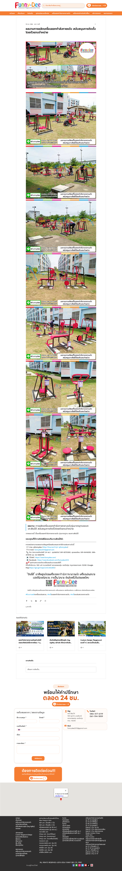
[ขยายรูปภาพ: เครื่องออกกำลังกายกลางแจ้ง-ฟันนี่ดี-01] (61, 65)
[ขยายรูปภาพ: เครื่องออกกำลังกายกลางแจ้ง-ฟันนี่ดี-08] (61, 440)
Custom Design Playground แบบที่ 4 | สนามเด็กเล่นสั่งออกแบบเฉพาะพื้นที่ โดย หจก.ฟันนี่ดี (91, 641)
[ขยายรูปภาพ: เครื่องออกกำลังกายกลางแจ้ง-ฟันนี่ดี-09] (61, 494)
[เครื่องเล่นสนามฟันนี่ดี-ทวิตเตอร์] (82, 865)
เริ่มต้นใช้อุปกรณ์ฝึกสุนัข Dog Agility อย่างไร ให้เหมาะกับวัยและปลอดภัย (60, 641)
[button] (30, 14)
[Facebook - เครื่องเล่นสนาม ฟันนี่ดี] (73, 865)
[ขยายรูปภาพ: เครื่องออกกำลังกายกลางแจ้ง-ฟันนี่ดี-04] (61, 226)
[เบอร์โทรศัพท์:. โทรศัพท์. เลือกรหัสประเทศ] (20, 729)
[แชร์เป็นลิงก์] (41, 601)
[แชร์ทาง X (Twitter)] (31, 601)
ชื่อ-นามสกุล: (21, 718)
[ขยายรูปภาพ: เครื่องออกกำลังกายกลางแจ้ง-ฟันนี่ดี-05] (61, 279)
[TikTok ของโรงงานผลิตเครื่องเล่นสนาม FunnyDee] (88, 865)
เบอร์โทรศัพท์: (21, 726)
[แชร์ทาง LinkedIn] (36, 601)
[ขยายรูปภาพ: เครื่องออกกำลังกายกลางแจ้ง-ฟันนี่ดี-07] (61, 387)
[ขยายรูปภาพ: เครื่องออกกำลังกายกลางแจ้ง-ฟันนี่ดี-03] (61, 172)
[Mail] (65, 725)
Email (42, 718)
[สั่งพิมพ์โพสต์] (45, 601)
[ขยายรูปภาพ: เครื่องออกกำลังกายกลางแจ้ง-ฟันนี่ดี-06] (61, 333)
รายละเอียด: (21, 743)
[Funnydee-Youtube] (85, 865)
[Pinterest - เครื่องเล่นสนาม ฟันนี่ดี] (92, 865)
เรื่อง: (18, 735)
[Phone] (88, 711)
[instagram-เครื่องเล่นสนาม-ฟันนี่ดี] (79, 865)
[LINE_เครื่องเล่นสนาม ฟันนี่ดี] (76, 865)
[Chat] (44, 778)
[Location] (65, 711)
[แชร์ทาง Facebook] (27, 601)
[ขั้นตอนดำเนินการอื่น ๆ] (95, 24)
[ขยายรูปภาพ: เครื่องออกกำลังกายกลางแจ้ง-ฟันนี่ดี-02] (61, 118)
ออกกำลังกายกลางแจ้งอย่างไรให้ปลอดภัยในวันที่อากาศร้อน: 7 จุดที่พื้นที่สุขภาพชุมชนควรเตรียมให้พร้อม (30, 641)
